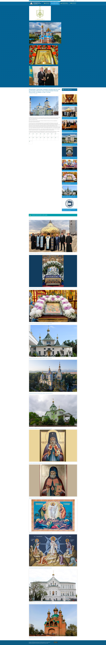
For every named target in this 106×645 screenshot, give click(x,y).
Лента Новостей (68, 89)
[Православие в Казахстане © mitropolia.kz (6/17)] (49, 135)
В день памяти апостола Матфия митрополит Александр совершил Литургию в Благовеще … (41, 428)
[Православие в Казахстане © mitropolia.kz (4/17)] (42, 135)
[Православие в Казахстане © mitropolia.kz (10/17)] (34, 138)
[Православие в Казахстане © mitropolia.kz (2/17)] (34, 135)
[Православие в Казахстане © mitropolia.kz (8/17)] (57, 135)
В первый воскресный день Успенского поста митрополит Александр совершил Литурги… (40, 637)
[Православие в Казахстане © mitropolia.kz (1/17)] (30, 135)
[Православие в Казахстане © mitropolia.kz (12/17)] (42, 138)
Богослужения (35, 93)
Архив (76, 0)
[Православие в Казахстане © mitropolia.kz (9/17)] (30, 138)
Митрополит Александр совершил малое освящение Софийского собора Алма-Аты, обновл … (68, 196)
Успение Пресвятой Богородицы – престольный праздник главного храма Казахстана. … (69, 158)
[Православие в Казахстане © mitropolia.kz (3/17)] (38, 135)
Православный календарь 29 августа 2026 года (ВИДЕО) (69, 105)
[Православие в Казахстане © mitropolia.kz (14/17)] (49, 138)
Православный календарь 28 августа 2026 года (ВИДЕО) (69, 170)
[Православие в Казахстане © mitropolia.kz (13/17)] (45, 138)
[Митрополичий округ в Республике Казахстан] (35, 3)
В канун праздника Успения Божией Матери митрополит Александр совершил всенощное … (69, 183)
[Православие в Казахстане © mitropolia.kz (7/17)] (53, 135)
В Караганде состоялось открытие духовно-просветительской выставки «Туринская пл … (68, 131)
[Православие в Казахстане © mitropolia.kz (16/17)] (57, 138)
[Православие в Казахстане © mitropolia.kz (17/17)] (30, 142)
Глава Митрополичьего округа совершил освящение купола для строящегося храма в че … (68, 118)
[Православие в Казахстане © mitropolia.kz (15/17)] (53, 138)
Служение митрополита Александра (39, 215)
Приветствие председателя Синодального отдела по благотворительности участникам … (68, 210)
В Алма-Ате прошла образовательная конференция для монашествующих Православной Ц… (69, 144)
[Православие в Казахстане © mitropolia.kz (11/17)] (38, 138)
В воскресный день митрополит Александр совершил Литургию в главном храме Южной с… (41, 393)
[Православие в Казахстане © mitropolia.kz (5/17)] (45, 135)
